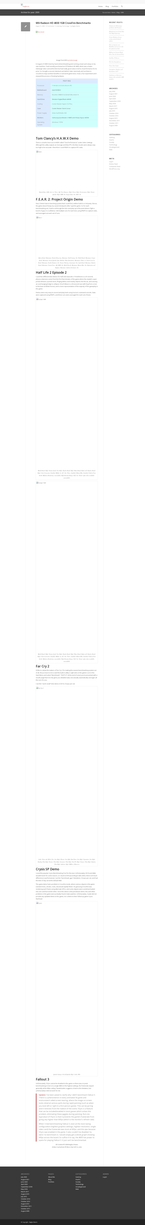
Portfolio (115, 6)
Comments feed (114, 166)
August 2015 (113, 108)
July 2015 (112, 111)
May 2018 (112, 104)
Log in (111, 162)
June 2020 (112, 96)
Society (111, 142)
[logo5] (25, 6)
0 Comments (50, 26)
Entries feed (113, 164)
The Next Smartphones (115, 62)
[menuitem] (122, 6)
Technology (65, 26)
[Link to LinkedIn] (122, 1)
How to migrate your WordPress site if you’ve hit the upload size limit (116, 46)
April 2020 (112, 99)
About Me (51, 1177)
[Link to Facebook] (119, 1)
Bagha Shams (76, 26)
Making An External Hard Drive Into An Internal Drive (116, 53)
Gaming (59, 26)
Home (100, 6)
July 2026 (112, 91)
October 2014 (113, 113)
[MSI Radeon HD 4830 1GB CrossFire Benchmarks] (25, 26)
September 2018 (114, 101)
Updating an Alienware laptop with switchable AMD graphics (116, 77)
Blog (107, 6)
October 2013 (113, 116)
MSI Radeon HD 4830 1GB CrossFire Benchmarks (63, 23)
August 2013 (113, 118)
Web (110, 150)
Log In (105, 1177)
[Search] (122, 6)
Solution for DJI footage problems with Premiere (115, 27)
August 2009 (113, 125)
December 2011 (114, 121)
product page (72, 60)
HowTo (111, 140)
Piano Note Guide (114, 66)
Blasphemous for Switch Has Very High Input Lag (116, 32)
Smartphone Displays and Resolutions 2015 (116, 70)
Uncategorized (114, 147)
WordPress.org (114, 169)
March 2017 (113, 106)
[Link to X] (115, 1)
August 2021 (113, 94)
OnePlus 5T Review (114, 58)
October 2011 (113, 123)
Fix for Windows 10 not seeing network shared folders (115, 39)
